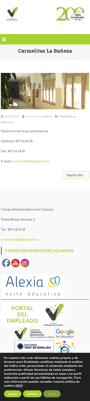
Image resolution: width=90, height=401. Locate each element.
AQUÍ (19, 386)
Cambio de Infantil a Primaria (77, 175)
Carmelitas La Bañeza (39, 116)
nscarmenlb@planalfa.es (31, 161)
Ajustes (52, 394)
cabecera (7, 122)
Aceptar (12, 394)
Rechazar (32, 394)
